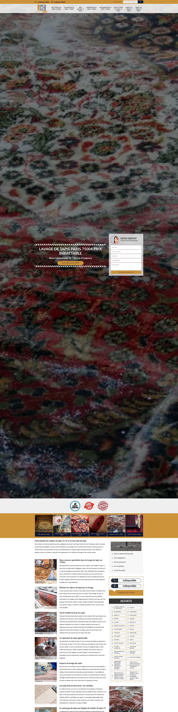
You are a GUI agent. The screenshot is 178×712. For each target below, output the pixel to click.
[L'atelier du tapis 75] (42, 8)
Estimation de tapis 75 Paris (69, 8)
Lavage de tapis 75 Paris (129, 9)
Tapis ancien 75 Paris (80, 9)
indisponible (43, 2)
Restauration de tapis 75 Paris (105, 8)
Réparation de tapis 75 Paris (92, 8)
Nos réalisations (70, 263)
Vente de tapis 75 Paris (138, 9)
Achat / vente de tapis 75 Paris (118, 9)
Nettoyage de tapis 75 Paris (56, 8)
